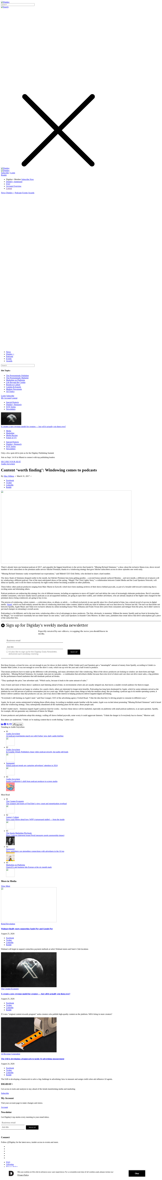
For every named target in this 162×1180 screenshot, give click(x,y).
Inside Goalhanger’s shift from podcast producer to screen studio (31, 781)
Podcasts (18, 193)
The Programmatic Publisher (17, 375)
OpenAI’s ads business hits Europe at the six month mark (29, 867)
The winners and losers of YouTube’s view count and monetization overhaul (36, 803)
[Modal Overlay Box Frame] (81, 641)
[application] (81, 1173)
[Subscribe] (5, 170)
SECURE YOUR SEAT (11, 462)
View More (5, 886)
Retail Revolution (8, 924)
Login (12, 173)
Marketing (10, 433)
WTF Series (11, 407)
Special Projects (12, 402)
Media (8, 431)
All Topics (10, 391)
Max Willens (9, 476)
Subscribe (5, 173)
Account (4, 1107)
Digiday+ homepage (14, 182)
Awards (31, 193)
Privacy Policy (12, 1167)
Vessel (9, 604)
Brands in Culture (13, 385)
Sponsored (10, 763)
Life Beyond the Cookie (15, 382)
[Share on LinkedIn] (2, 724)
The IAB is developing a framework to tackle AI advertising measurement (32, 1059)
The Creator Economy (15, 801)
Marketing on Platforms (15, 380)
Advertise (10, 1164)
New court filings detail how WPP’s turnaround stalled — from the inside (35, 819)
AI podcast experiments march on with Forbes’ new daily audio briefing (34, 736)
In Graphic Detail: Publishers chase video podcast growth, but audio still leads (37, 752)
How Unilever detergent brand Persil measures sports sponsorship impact (35, 835)
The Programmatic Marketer (17, 378)
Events (25, 193)
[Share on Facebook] (5, 724)
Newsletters (10, 409)
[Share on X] (8, 724)
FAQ (8, 184)
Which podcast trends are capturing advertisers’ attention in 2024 (32, 765)
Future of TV (11, 438)
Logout (9, 188)
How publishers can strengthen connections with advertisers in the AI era (35, 851)
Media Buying (12, 435)
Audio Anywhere (8, 464)
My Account (6, 398)
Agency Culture (12, 817)
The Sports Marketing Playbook (19, 833)
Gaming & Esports (13, 387)
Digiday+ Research (14, 405)
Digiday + (10, 193)
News (3, 193)
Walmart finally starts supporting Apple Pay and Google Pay (27, 929)
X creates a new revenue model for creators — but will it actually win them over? (33, 426)
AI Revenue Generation (10, 1054)
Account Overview (13, 186)
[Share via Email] (10, 724)
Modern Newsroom (14, 389)
